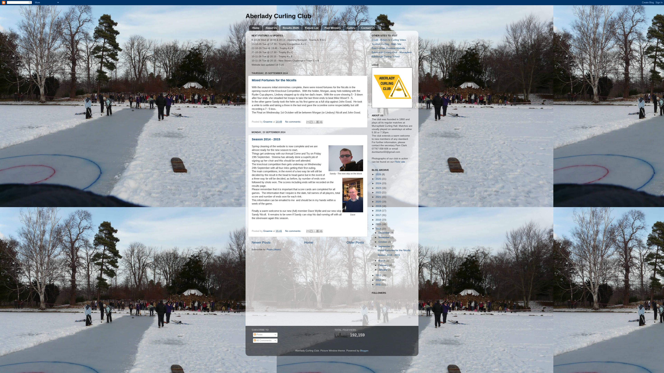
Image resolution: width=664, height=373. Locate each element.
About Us (271, 27)
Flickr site (400, 162)
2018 (379, 210)
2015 (379, 224)
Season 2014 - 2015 (266, 139)
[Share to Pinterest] (321, 122)
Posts (259, 334)
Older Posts (355, 242)
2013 (379, 275)
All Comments (263, 340)
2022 (379, 192)
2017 (379, 215)
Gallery (351, 27)
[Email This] (308, 122)
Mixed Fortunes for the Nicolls (274, 80)
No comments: (293, 121)
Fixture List (312, 27)
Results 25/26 (291, 27)
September (384, 246)
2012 (379, 280)
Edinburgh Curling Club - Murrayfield (392, 52)
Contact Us (368, 27)
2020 (379, 201)
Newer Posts (261, 242)
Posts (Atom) (274, 249)
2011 (378, 284)
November (384, 237)
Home (255, 27)
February (383, 265)
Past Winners (333, 27)
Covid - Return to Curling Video (389, 40)
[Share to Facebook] (318, 122)
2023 (379, 188)
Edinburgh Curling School (386, 56)
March (382, 260)
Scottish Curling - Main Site (386, 44)
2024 (379, 183)
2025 (379, 179)
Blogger (364, 350)
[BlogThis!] (311, 122)
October (383, 242)
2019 (379, 206)
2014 (379, 228)
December (384, 232)
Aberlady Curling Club (278, 16)
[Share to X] (314, 122)
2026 (379, 174)
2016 (379, 220)
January (383, 269)
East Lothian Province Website (388, 48)
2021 (379, 197)
